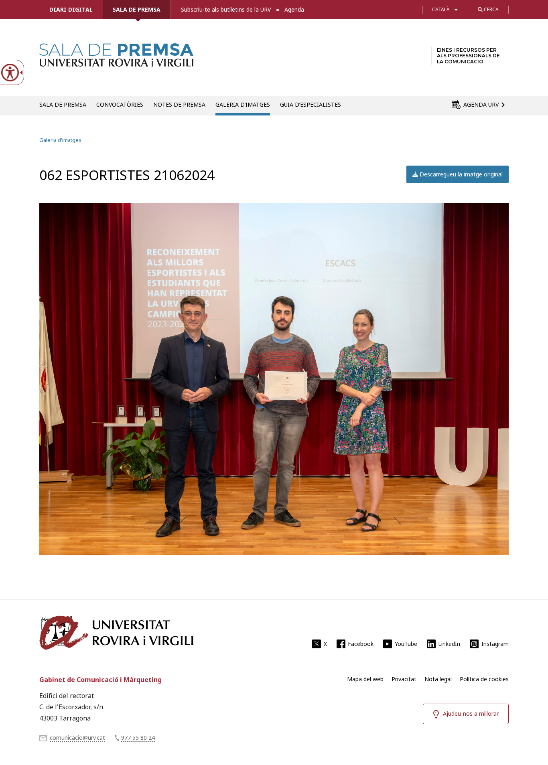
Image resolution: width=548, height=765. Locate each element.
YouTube (406, 644)
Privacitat (404, 679)
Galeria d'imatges (60, 140)
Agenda (294, 9)
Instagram (495, 644)
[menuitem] (365, 679)
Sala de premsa (136, 9)
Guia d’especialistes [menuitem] (310, 104)
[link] (116, 61)
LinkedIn (449, 644)
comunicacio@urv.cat (77, 737)
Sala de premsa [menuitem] (62, 104)
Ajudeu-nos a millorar (471, 713)
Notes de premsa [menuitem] (179, 104)
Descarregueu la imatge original (460, 174)
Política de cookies (484, 679)
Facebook (360, 644)
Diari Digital (71, 9)
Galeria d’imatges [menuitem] (242, 104)
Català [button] (441, 9)
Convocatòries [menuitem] (119, 104)
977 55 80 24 (138, 737)
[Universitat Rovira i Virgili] (116, 632)
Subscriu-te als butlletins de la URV (226, 9)
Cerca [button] (491, 9)
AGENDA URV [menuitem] (481, 104)
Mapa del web (365, 679)
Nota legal (438, 679)
